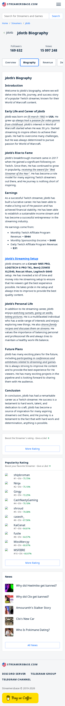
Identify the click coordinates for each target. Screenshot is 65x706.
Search (56, 16)
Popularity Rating (16, 462)
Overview (10, 62)
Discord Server (14, 673)
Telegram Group (43, 673)
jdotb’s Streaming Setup (21, 258)
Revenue (48, 62)
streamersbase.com (22, 4)
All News (33, 645)
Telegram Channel (16, 679)
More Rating (32, 448)
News (8, 576)
